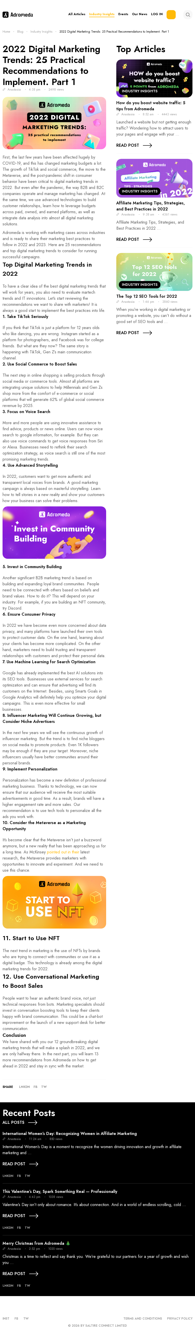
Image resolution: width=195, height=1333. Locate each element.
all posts (13, 1122)
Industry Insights (102, 14)
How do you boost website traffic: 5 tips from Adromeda (150, 106)
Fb (36, 1087)
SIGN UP (171, 14)
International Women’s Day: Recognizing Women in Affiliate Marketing (70, 1133)
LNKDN (24, 1087)
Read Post (127, 145)
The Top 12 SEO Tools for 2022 (146, 296)
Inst (6, 1318)
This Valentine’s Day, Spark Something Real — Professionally (60, 1191)
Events (123, 14)
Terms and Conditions (142, 1318)
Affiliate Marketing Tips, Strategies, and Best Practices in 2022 (150, 206)
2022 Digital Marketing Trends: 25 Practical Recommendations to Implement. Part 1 (51, 65)
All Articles (76, 14)
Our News (139, 14)
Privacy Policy (179, 1318)
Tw (44, 1087)
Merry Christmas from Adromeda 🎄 (37, 1243)
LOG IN (157, 14)
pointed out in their (63, 852)
